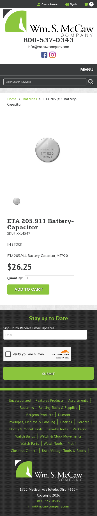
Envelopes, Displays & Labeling (31, 422)
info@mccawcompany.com (48, 46)
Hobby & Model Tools (26, 429)
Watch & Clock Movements (60, 436)
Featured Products (49, 400)
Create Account (50, 4)
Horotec (83, 422)
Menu (86, 69)
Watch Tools (53, 443)
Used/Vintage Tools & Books (64, 450)
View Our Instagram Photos (52, 55)
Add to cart (28, 289)
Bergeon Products (39, 414)
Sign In (73, 4)
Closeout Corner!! (24, 450)
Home (11, 99)
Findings (66, 422)
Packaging (80, 429)
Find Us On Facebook (44, 55)
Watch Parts (30, 443)
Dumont (64, 414)
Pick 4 (71, 443)
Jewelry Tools (57, 429)
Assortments (78, 400)
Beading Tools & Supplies (58, 407)
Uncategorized (20, 400)
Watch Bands (25, 436)
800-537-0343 (48, 40)
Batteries (30, 99)
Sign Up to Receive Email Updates (28, 328)
